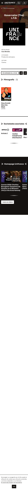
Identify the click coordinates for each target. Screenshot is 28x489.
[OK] (14, 486)
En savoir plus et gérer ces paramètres (11, 482)
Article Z (4, 133)
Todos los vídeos (7, 202)
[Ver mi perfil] (24, 3)
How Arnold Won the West (5, 105)
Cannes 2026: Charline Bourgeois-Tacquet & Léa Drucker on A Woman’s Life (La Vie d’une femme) (10, 187)
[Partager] (21, 73)
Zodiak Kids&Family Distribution (17, 136)
